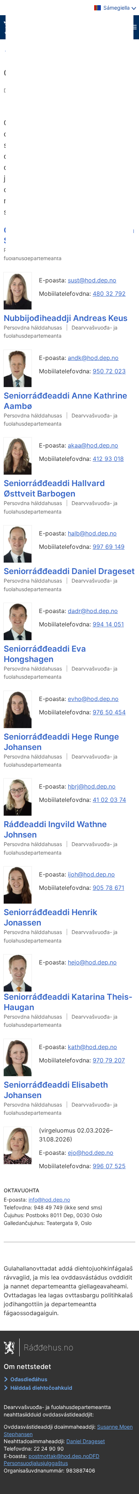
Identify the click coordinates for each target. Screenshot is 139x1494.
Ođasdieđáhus (28, 1379)
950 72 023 (109, 371)
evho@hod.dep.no (93, 698)
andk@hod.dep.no (93, 357)
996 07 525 (109, 1166)
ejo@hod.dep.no (90, 1152)
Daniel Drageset (85, 1441)
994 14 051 (108, 624)
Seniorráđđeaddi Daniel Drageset (69, 571)
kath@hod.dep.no (92, 1047)
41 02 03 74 (109, 799)
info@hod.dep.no (49, 1199)
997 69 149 (109, 546)
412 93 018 (108, 458)
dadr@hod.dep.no (93, 611)
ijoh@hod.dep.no (91, 874)
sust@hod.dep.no (92, 280)
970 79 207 (109, 1060)
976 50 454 (109, 712)
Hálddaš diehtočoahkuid (41, 1388)
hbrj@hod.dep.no (92, 786)
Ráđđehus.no (48, 1347)
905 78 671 (108, 887)
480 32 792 (109, 293)
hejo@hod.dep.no (92, 962)
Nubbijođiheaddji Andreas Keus (66, 318)
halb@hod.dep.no (92, 533)
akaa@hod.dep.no (93, 445)
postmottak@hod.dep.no (59, 1456)
